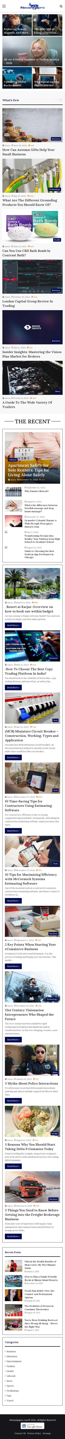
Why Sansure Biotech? (37, 491)
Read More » (13, 625)
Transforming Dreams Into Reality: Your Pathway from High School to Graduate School (42, 538)
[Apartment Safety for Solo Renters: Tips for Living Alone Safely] (32, 458)
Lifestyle (11, 1376)
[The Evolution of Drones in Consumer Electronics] (13, 1310)
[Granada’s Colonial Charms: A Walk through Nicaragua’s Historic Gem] (13, 521)
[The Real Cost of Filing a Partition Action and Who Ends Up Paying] (47, 25)
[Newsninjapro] (32, 6)
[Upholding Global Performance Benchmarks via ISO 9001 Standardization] (17, 78)
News (9, 1381)
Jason (7, 145)
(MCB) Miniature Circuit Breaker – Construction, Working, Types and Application (31, 735)
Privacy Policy (34, 1433)
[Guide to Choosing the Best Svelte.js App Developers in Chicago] (6, 547)
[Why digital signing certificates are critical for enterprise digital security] (47, 78)
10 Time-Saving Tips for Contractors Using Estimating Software (28, 805)
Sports (10, 1386)
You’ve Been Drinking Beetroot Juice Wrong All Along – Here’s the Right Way (41, 1323)
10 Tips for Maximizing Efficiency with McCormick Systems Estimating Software (31, 879)
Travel (10, 1400)
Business (11, 1351)
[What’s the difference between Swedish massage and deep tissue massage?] (13, 506)
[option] (32, 51)
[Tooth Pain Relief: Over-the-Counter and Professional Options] (13, 1295)
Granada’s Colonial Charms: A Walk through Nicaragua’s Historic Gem (40, 523)
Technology (13, 1390)
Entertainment (14, 1361)
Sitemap (47, 1433)
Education (12, 1356)
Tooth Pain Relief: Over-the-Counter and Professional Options (40, 1294)
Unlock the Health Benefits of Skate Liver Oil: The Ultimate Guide (40, 1265)
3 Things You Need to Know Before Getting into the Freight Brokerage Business (32, 1214)
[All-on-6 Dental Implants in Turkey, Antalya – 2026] (32, 51)
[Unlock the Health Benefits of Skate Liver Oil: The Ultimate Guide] (13, 1266)
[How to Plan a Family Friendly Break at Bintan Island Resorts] (13, 1281)
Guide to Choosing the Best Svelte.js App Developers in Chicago (39, 554)
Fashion (11, 1366)
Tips (9, 1395)
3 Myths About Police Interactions (31, 1083)
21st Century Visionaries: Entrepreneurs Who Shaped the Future (29, 1014)
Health (10, 1371)
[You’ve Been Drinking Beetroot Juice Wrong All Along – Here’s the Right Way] (13, 1324)
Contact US (20, 1433)
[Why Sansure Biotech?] (13, 492)
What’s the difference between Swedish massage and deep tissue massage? (41, 508)
